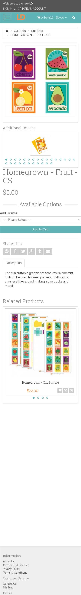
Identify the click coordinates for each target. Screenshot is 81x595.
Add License (8, 213)
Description (14, 263)
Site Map (8, 587)
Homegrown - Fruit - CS (30, 35)
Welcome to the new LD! (18, 3)
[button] (52, 18)
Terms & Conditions (15, 572)
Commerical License (15, 565)
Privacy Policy (11, 568)
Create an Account (32, 8)
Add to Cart (40, 229)
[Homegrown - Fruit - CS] (40, 82)
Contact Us (9, 583)
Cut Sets (20, 31)
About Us (8, 561)
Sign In (7, 8)
